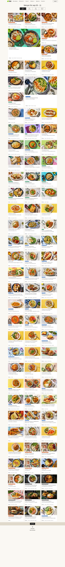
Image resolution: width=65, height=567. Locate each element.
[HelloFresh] (9, 1)
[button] (23, 8)
